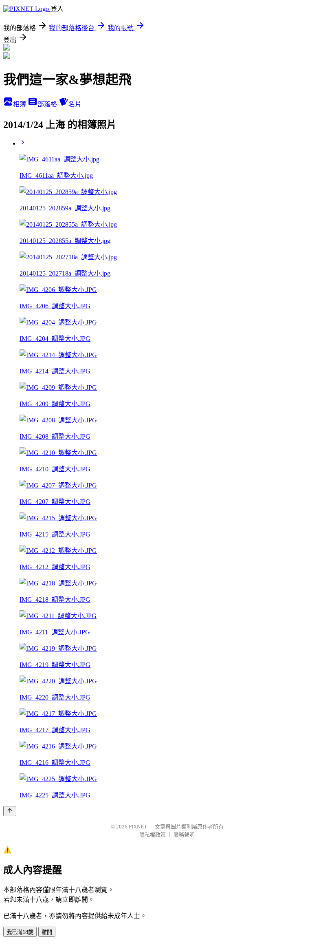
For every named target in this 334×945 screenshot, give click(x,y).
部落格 (48, 104)
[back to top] (9, 811)
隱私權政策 (152, 835)
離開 (47, 932)
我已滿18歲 (20, 932)
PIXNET (138, 827)
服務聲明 (184, 835)
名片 (74, 104)
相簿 (20, 104)
